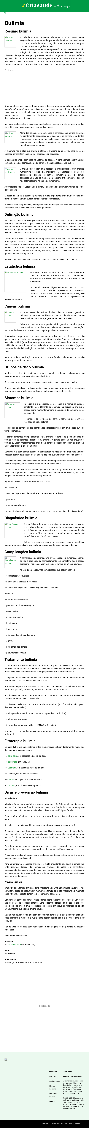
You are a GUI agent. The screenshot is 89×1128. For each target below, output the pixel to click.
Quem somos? (68, 1071)
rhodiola (11, 785)
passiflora (12, 762)
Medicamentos (54, 1081)
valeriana (12, 768)
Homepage (53, 1071)
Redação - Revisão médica (72, 1076)
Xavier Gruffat (14, 944)
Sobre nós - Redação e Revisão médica (66, 1124)
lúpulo (11, 779)
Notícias (52, 1101)
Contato (45, 1124)
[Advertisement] (44, 88)
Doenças (52, 1076)
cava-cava (12, 756)
